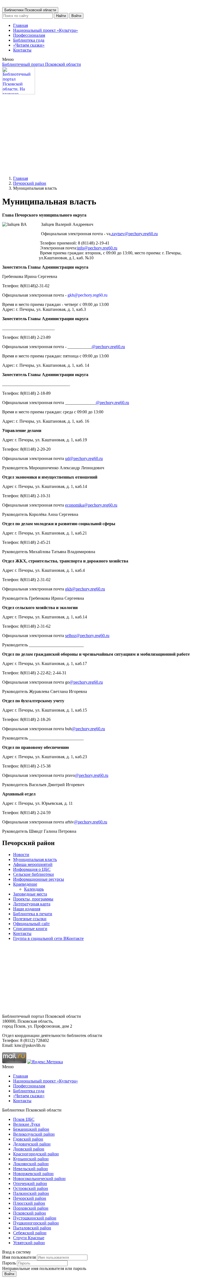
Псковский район (29, 1213)
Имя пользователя (19, 1257)
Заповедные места (30, 894)
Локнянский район (31, 1163)
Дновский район (28, 1149)
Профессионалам (29, 35)
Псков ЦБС (23, 1119)
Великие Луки (26, 1124)
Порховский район (30, 1208)
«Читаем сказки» (29, 45)
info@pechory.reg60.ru (97, 248)
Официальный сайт (31, 923)
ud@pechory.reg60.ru (84, 458)
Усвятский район (29, 1242)
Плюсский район (29, 1203)
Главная (20, 25)
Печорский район (29, 183)
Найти (61, 16)
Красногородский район (36, 1154)
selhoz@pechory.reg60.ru (87, 635)
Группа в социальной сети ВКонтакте (48, 938)
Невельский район (30, 1168)
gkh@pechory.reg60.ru (85, 589)
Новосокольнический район (39, 1178)
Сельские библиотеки (33, 874)
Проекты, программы (33, 899)
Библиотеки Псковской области (30, 10)
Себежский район (29, 1232)
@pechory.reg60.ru (108, 346)
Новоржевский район (33, 1173)
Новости (21, 854)
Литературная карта (31, 904)
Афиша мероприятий (32, 864)
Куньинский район (31, 1158)
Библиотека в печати (32, 913)
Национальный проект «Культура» (45, 30)
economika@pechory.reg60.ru (91, 505)
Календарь (34, 889)
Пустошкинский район (34, 1218)
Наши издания (26, 908)
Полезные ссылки (29, 918)
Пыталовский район (32, 1228)
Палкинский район (31, 1193)
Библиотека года (28, 40)
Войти (76, 16)
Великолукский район (34, 1134)
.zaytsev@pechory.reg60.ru (134, 233)
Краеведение (25, 884)
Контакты (22, 50)
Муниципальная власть (35, 859)
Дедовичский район (32, 1144)
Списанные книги (30, 928)
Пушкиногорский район (36, 1223)
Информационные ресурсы (38, 879)
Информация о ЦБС (32, 869)
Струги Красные (28, 1237)
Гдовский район (28, 1139)
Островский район (30, 1188)
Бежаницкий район (31, 1129)
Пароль (9, 1263)
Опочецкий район (30, 1183)
